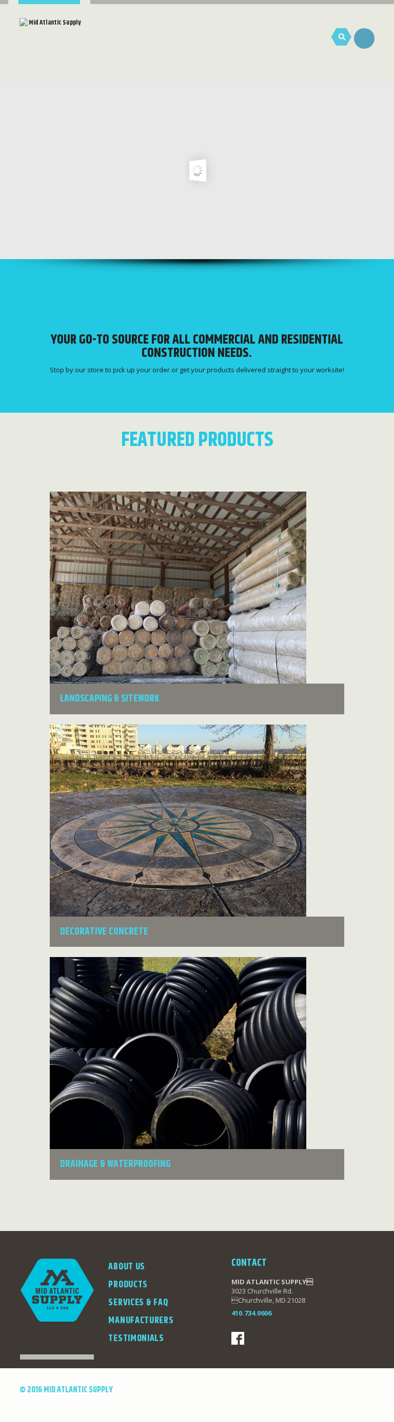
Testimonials (136, 1338)
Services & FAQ (138, 1303)
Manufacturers (140, 1320)
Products (128, 1285)
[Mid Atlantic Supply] (50, 46)
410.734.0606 (251, 1313)
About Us (126, 1267)
